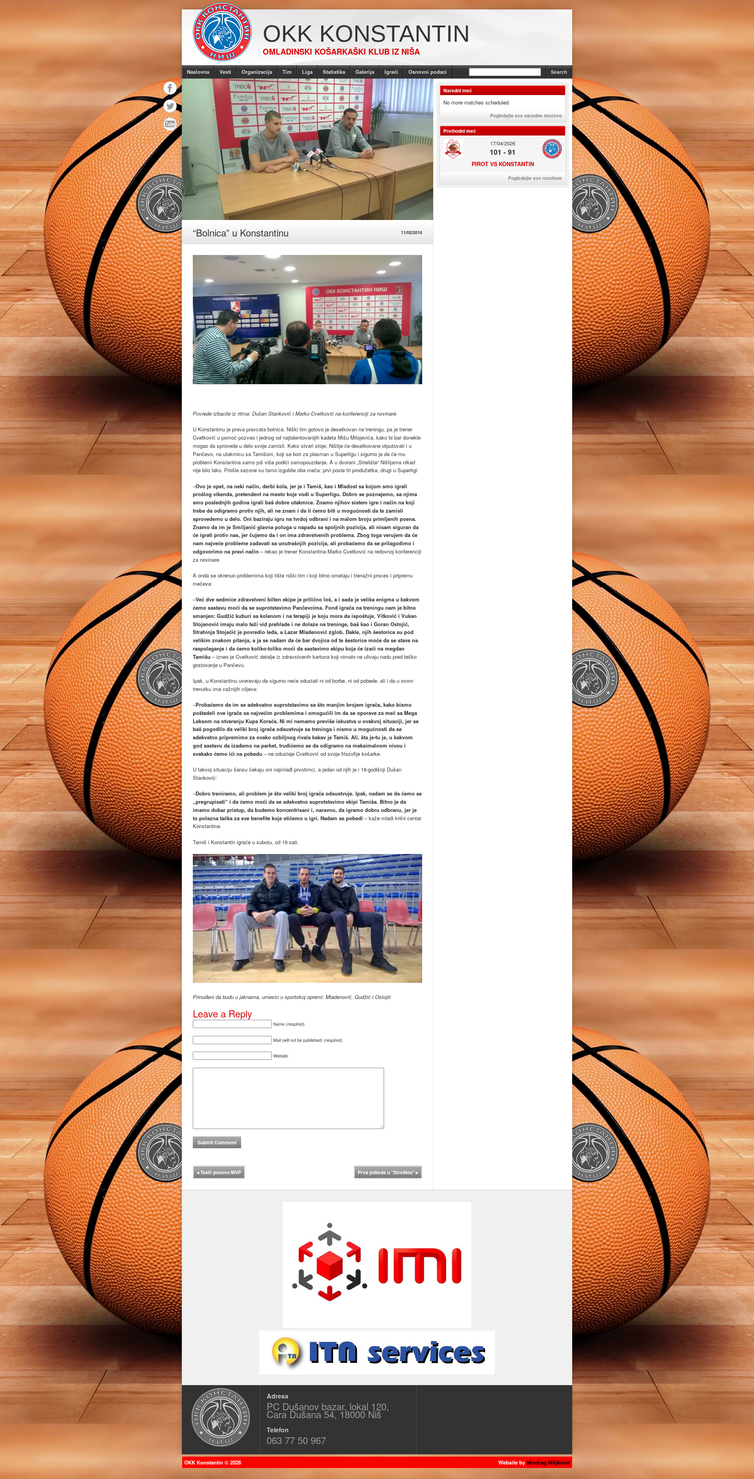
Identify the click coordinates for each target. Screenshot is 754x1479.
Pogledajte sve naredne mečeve (526, 115)
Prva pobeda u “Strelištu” (388, 1172)
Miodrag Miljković (548, 1462)
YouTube (170, 124)
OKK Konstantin (366, 33)
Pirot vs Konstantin (503, 164)
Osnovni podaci (427, 71)
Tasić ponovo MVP (219, 1172)
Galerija (364, 71)
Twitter (170, 106)
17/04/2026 (502, 143)
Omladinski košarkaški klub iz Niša (341, 51)
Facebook (170, 88)
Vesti (225, 71)
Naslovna (198, 71)
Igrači (391, 71)
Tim (287, 71)
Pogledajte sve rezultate (535, 177)
